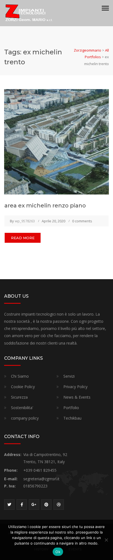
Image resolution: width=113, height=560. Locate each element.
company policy (25, 418)
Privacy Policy (75, 386)
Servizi (69, 376)
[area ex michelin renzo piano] (56, 141)
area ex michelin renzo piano (45, 205)
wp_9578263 (25, 220)
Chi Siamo (20, 376)
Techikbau (72, 418)
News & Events (77, 397)
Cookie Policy (23, 386)
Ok (57, 552)
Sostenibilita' (22, 407)
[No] (106, 540)
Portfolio (71, 407)
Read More (23, 238)
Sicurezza (19, 397)
